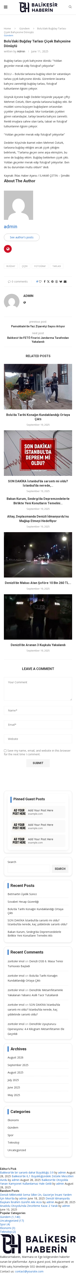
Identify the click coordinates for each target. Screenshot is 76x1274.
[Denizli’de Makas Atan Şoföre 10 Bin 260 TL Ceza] (38, 555)
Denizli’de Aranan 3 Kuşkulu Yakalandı (38, 645)
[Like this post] (40, 281)
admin (21, 51)
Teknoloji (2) (8, 1231)
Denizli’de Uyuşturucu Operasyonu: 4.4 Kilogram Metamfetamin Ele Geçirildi (36, 1028)
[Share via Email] (65, 281)
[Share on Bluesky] (60, 281)
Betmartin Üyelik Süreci (22, 894)
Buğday (10, 266)
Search (12, 862)
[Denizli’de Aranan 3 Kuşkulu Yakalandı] (38, 617)
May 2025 (14, 1095)
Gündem (24, 28)
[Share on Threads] (56, 281)
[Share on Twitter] (48, 281)
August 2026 (15, 1057)
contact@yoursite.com (29, 1271)
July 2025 (13, 1080)
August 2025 (15, 1072)
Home (7, 28)
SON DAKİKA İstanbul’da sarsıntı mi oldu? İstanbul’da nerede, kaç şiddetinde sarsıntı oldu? (37, 922)
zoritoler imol (16, 961)
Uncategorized (17, 1150)
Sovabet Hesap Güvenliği (23, 901)
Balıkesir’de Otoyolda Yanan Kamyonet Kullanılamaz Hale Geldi (34, 1181)
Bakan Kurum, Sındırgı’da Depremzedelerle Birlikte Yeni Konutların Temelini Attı (34, 934)
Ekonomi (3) (7, 1228)
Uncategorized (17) (12, 1220)
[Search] (70, 7)
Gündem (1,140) (10, 1217)
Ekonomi (13, 1120)
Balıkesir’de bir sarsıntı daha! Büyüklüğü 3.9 (27, 1172)
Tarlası (56, 266)
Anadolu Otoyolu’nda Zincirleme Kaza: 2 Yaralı (29, 1206)
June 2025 (14, 1087)
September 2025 (18, 1065)
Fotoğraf (40, 266)
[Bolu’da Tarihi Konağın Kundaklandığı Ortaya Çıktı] (38, 386)
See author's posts (22, 237)
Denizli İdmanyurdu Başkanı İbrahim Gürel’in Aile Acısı (35, 1200)
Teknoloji (13, 1142)
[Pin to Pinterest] (52, 281)
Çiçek (25, 266)
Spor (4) (5, 1224)
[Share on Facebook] (44, 281)
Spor (10, 1135)
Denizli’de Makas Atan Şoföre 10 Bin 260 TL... (38, 583)
